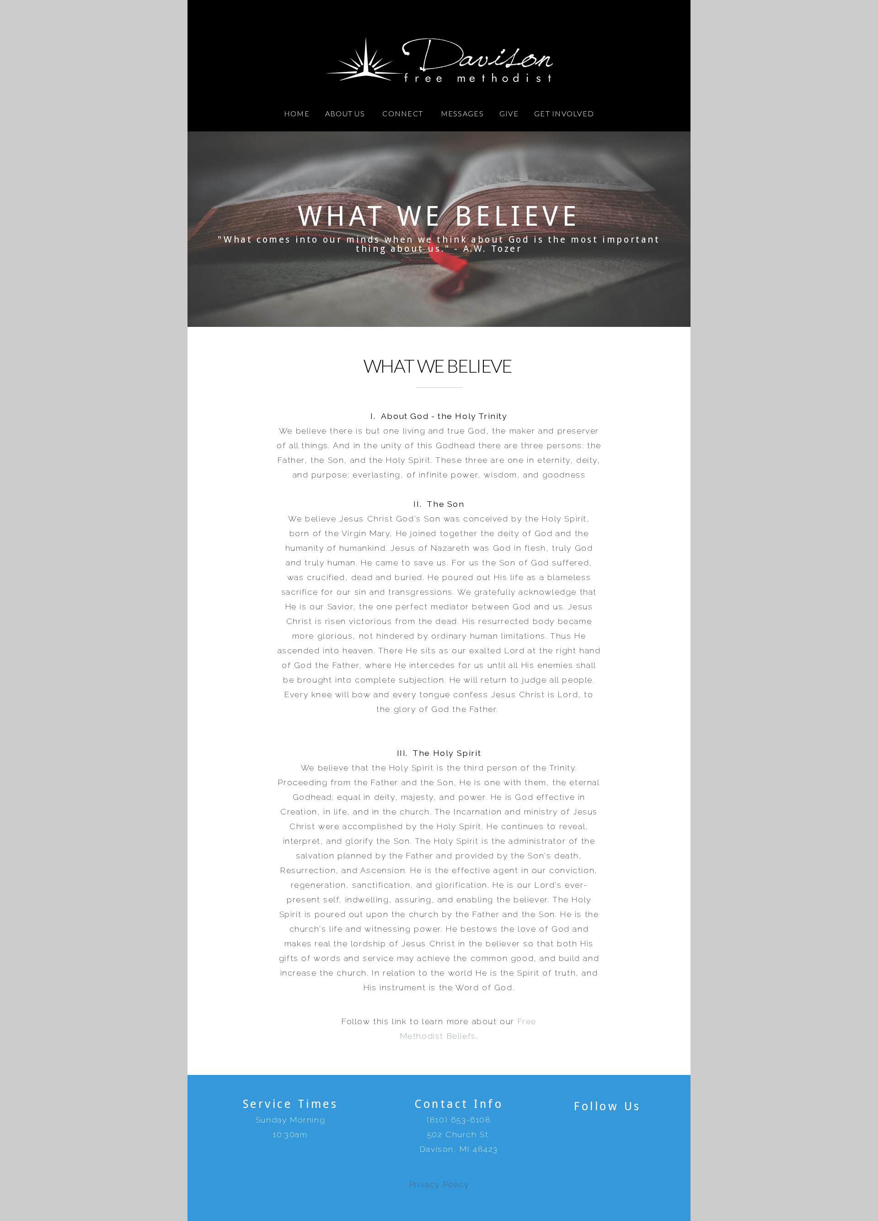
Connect (403, 113)
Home (297, 113)
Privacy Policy (439, 1184)
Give (509, 113)
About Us (346, 113)
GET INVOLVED (564, 113)
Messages (462, 113)
